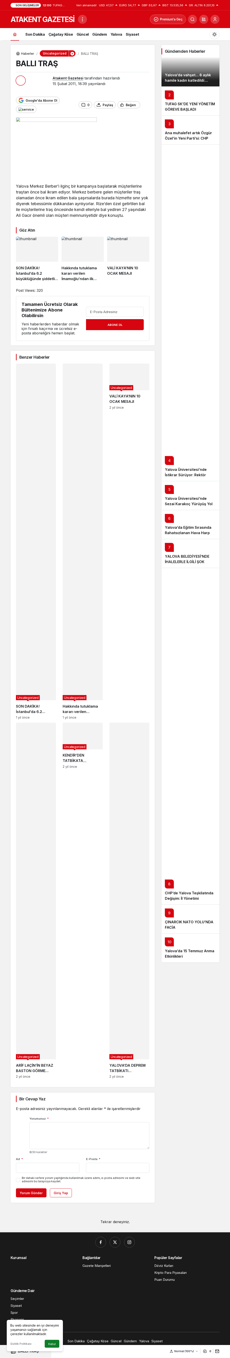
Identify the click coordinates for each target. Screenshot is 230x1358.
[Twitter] (115, 1242)
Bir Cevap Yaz (32, 1099)
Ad (19, 1159)
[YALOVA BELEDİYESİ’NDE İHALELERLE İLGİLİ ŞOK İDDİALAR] (190, 553)
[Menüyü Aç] (82, 19)
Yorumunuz (39, 1118)
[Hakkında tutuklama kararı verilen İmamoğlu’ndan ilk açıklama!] (83, 259)
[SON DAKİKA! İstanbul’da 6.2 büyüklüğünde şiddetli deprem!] (37, 259)
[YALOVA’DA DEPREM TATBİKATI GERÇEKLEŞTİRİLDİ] (129, 900)
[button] (203, 19)
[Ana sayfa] (15, 34)
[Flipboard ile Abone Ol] (26, 109)
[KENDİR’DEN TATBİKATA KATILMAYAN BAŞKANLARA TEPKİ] (83, 900)
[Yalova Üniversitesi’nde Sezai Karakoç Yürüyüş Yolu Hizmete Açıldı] (190, 495)
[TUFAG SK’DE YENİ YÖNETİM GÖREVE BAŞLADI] (190, 100)
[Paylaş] (216, 1351)
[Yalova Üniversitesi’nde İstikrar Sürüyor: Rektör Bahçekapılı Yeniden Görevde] (190, 312)
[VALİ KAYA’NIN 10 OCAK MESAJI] (128, 259)
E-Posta (93, 1159)
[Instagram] (129, 1242)
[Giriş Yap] (214, 19)
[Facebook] (100, 1242)
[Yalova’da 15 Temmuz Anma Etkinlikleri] (190, 947)
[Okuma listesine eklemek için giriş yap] (145, 105)
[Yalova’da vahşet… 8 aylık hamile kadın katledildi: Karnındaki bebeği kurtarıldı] (190, 71)
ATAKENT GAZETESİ (42, 19)
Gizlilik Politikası (20, 1343)
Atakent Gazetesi (68, 78)
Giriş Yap (61, 1193)
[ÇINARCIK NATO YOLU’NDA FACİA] (190, 918)
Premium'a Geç (171, 19)
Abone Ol (115, 325)
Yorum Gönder (31, 1193)
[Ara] (192, 19)
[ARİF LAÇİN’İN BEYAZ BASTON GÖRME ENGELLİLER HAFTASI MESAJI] (36, 900)
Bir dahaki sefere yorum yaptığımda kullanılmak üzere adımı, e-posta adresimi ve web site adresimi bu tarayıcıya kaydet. (81, 1179)
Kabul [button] (52, 1344)
